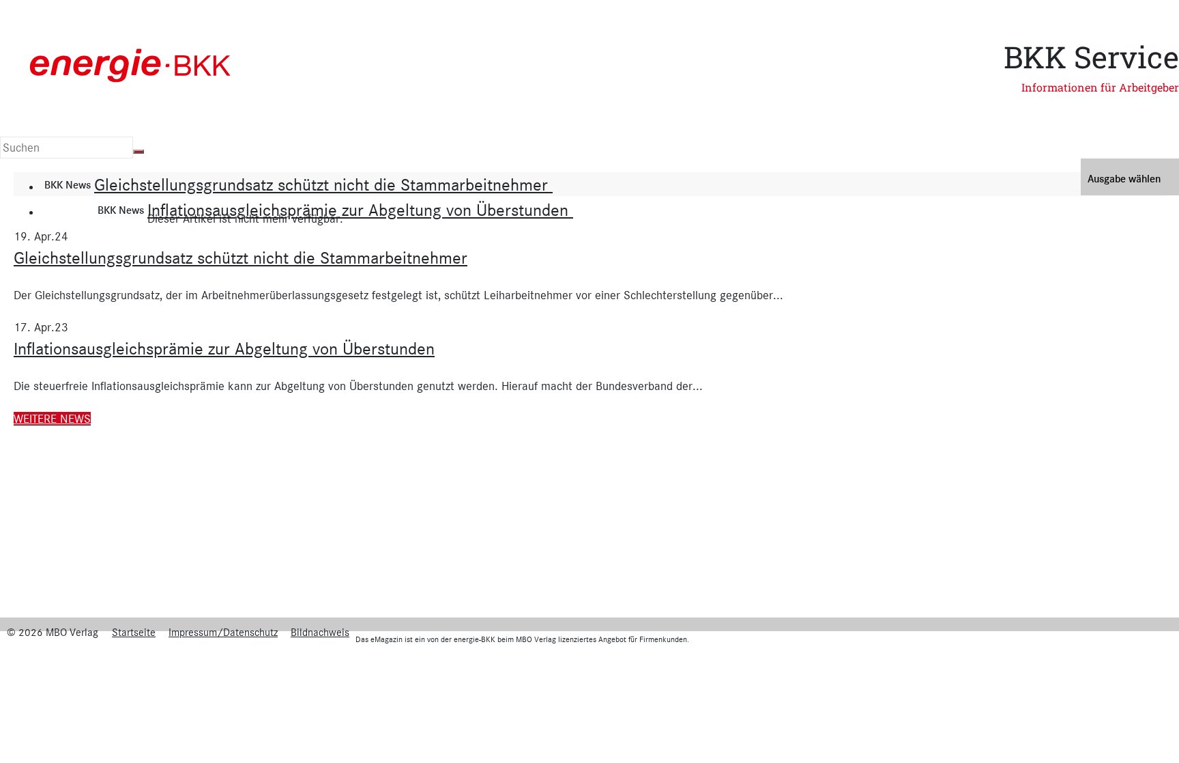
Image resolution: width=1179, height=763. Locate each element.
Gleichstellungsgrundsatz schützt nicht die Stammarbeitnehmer (323, 185)
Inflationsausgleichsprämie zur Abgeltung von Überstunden (360, 210)
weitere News (52, 419)
